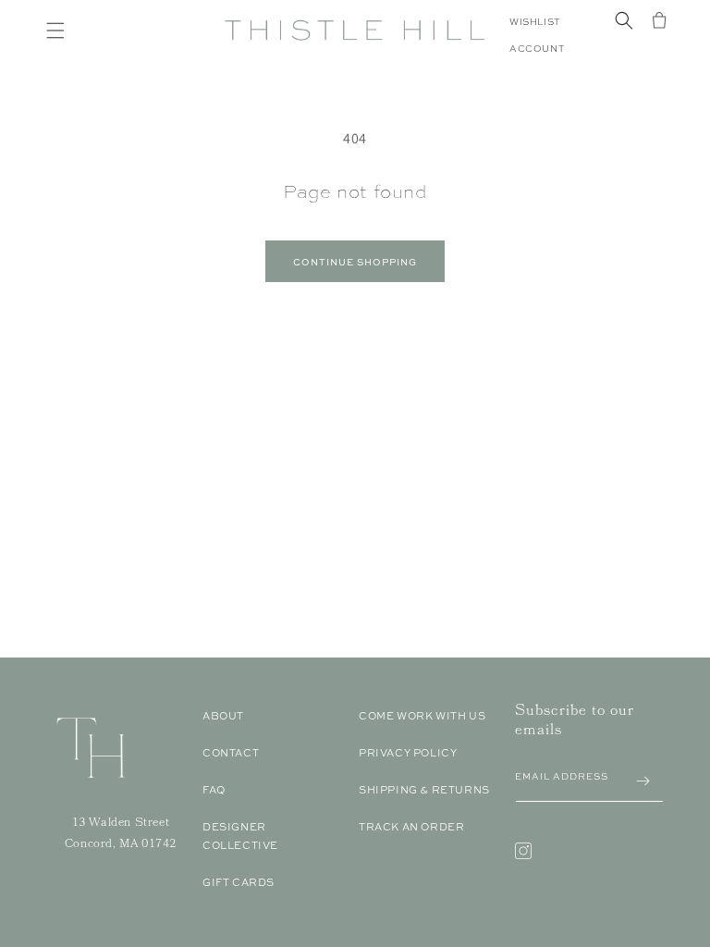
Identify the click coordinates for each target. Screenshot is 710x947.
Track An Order (411, 826)
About (223, 715)
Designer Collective (240, 836)
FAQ (214, 789)
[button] (55, 30)
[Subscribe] (642, 781)
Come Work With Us (422, 715)
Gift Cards (238, 882)
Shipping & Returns (424, 789)
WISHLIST (534, 22)
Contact (230, 752)
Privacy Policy (408, 752)
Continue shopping (355, 261)
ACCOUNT (536, 49)
